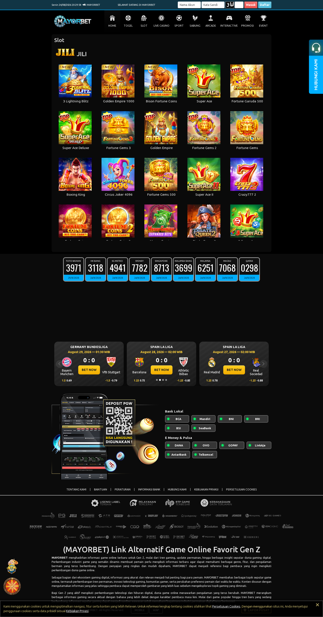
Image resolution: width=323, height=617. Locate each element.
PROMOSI (247, 25)
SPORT (179, 25)
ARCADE (210, 25)
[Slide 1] (157, 380)
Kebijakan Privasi (77, 611)
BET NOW (92, 370)
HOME (112, 25)
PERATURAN (123, 489)
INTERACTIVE (229, 25)
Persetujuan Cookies (226, 606)
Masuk (251, 5)
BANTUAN (100, 489)
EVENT (263, 25)
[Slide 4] (166, 380)
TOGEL (128, 25)
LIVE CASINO (161, 25)
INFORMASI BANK (149, 489)
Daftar (265, 5)
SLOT (144, 25)
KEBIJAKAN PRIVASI (206, 489)
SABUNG (195, 25)
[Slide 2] (160, 380)
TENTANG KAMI (76, 489)
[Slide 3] (163, 380)
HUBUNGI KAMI (177, 489)
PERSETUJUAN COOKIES (241, 489)
